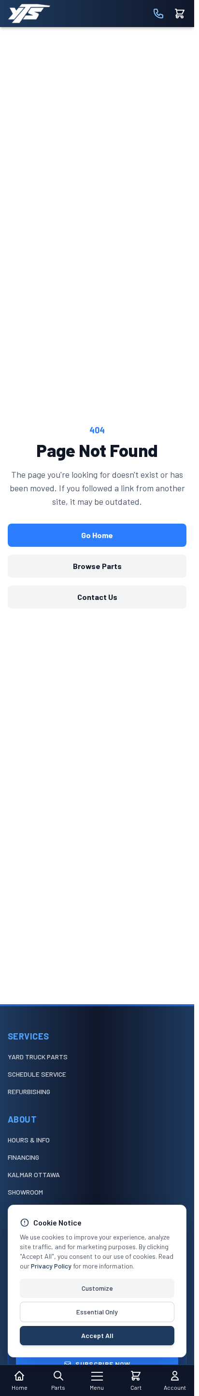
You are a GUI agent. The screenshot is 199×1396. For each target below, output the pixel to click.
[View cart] (179, 13)
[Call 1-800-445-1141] (158, 13)
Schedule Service (37, 1074)
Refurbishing (29, 1091)
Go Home (97, 535)
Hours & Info (29, 1140)
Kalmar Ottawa (34, 1174)
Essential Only (97, 1312)
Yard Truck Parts (38, 1057)
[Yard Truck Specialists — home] (29, 13)
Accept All (97, 1335)
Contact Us (97, 596)
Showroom (25, 1192)
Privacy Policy (51, 1266)
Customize (97, 1288)
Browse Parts (97, 565)
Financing (23, 1157)
